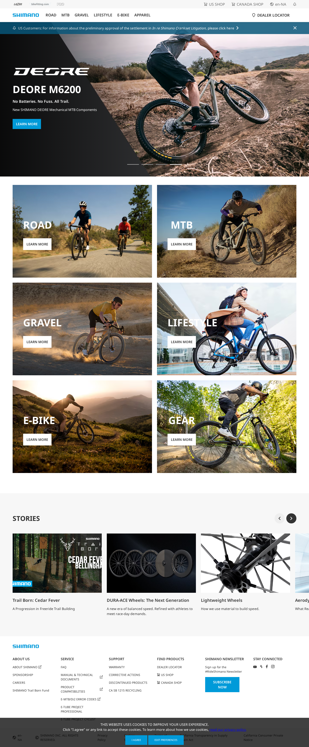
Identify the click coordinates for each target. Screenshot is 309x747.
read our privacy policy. (228, 729)
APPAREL (142, 15)
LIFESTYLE (103, 15)
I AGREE (136, 740)
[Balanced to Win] (147, 164)
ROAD (51, 15)
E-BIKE (123, 15)
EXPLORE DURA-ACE (32, 136)
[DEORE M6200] (176, 164)
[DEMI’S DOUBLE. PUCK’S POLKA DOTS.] (133, 164)
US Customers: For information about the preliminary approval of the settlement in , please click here (126, 28)
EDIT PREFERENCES (165, 740)
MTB (65, 15)
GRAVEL (82, 15)
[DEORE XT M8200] (162, 164)
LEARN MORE (37, 244)
